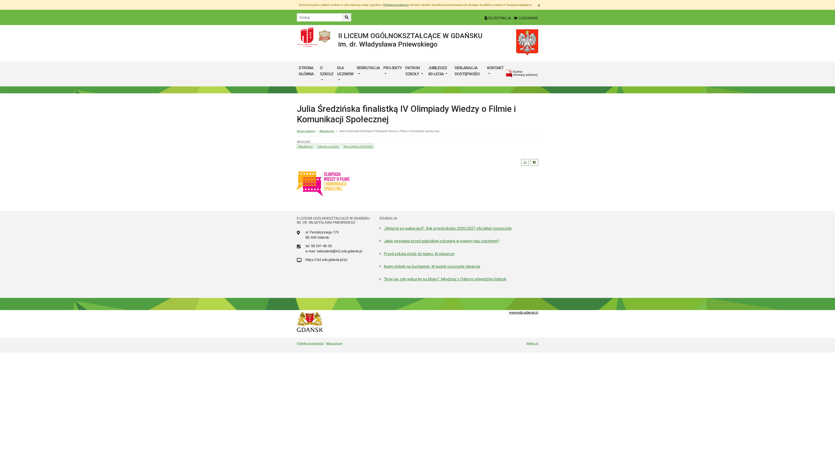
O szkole (327, 70)
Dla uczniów (345, 70)
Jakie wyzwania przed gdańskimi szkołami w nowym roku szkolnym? (441, 241)
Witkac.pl (532, 343)
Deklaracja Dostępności (467, 70)
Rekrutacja (368, 67)
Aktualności (326, 131)
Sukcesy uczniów (328, 146)
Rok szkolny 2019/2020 (358, 146)
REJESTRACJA (499, 18)
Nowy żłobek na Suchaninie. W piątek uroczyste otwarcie (432, 266)
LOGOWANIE (528, 18)
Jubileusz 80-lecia (437, 70)
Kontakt (495, 67)
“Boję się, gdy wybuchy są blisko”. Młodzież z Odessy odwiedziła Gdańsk (445, 279)
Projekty (392, 67)
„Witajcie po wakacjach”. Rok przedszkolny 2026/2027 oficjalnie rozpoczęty (448, 228)
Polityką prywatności (396, 5)
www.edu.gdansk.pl (523, 313)
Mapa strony (334, 343)
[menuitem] (326, 74)
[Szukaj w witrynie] (346, 17)
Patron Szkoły (412, 70)
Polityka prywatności (310, 343)
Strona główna (306, 70)
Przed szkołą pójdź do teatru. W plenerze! (419, 254)
